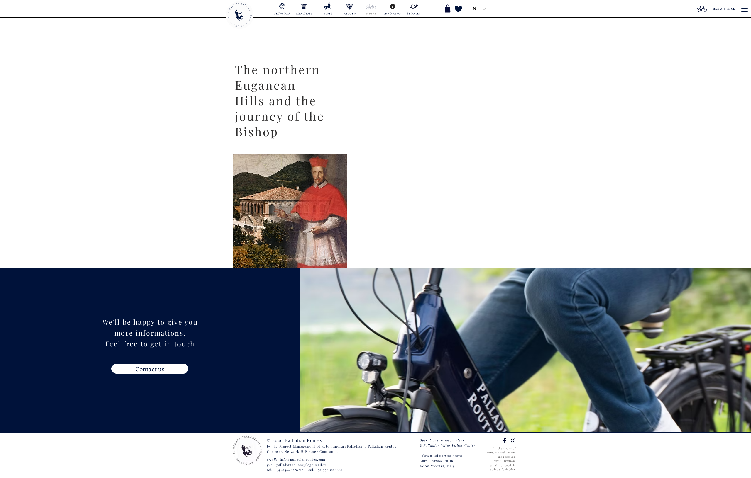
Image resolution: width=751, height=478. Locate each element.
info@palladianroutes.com (302, 459)
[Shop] (447, 8)
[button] (512, 9)
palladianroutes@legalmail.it (301, 464)
